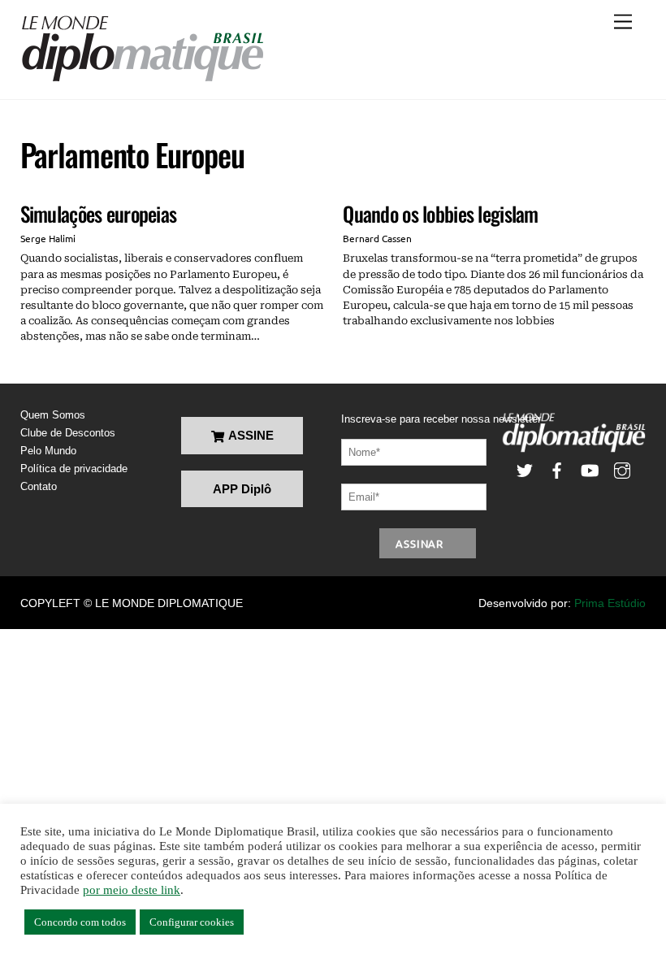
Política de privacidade (74, 468)
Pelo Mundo (48, 451)
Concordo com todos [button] (80, 922)
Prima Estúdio (610, 603)
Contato (38, 486)
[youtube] (589, 469)
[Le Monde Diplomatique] (142, 78)
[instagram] (622, 469)
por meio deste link (131, 889)
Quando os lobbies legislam (440, 213)
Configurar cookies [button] (191, 922)
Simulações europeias (98, 213)
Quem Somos (52, 415)
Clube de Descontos (67, 433)
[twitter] (524, 469)
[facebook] (557, 469)
